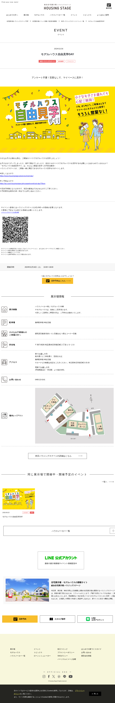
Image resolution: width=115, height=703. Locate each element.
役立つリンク (63, 649)
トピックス (87, 15)
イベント (74, 15)
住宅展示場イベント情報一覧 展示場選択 (44, 21)
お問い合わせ (86, 652)
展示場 (26, 15)
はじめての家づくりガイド (91, 649)
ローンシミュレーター (42, 656)
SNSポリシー (63, 656)
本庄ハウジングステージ (47, 61)
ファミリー (70, 61)
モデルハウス (39, 15)
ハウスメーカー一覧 (57, 15)
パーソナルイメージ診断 (67, 659)
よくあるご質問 (103, 15)
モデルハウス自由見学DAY (96, 21)
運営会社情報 (86, 656)
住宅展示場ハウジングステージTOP (17, 21)
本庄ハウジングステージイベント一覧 (72, 21)
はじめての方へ (12, 15)
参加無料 (61, 61)
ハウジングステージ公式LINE (10, 212)
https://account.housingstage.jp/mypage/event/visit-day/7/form (22, 183)
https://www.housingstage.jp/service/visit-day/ (16, 176)
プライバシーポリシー (66, 652)
